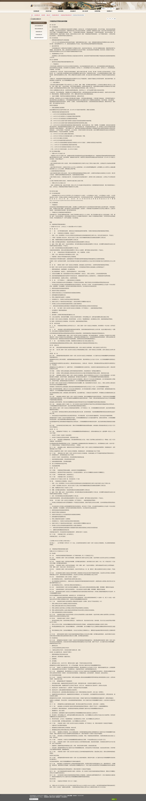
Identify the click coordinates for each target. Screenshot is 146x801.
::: (0, 0)
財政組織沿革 (73, 11)
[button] (108, 19)
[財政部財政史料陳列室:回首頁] (47, 5)
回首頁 (93, 0)
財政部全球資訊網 (107, 0)
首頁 (32, 15)
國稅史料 (48, 15)
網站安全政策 (52, 796)
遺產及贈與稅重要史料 (38, 37)
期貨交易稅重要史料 (39, 28)
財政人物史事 (85, 11)
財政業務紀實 (36, 11)
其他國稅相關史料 (55, 15)
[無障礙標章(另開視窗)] (114, 799)
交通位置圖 (69, 795)
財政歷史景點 (97, 11)
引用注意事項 (64, 796)
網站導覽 (97, 0)
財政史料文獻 (48, 11)
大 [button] (113, 8)
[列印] (115, 19)
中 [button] (110, 8)
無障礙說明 (58, 796)
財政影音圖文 (61, 11)
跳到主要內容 (3, 0)
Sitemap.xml (113, 0)
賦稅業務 (43, 15)
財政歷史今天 (109, 11)
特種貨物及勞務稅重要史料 (66, 15)
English (101, 0)
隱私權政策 (46, 796)
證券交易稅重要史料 (39, 25)
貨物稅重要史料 (39, 31)
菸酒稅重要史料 (39, 34)
